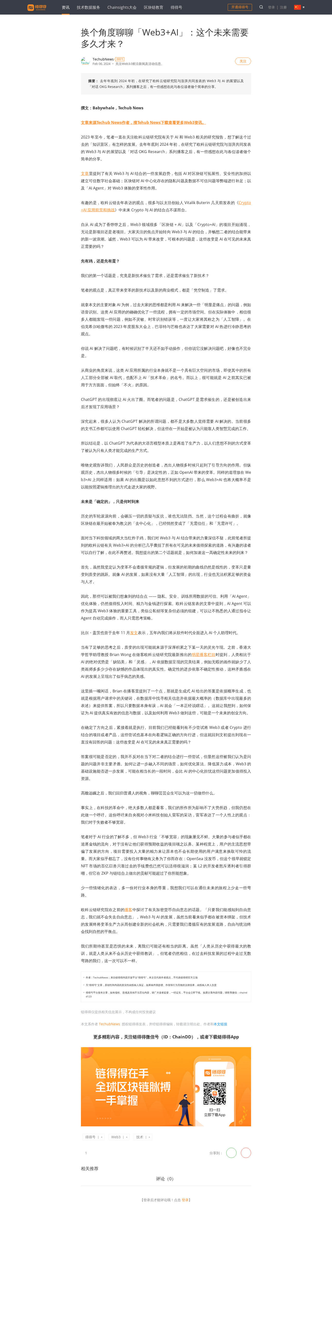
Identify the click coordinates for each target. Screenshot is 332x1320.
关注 (243, 61)
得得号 (176, 7)
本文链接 (220, 1024)
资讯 (66, 7)
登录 (271, 7)
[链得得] (36, 11)
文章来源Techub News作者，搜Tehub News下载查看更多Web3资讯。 (143, 122)
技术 (139, 1137)
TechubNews (103, 59)
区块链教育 (153, 7)
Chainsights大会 (122, 7)
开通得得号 (239, 7)
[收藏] (93, 1153)
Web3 (116, 1137)
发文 (134, 632)
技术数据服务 (88, 7)
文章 (85, 173)
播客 (128, 909)
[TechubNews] (85, 61)
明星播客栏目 (204, 654)
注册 (283, 7)
